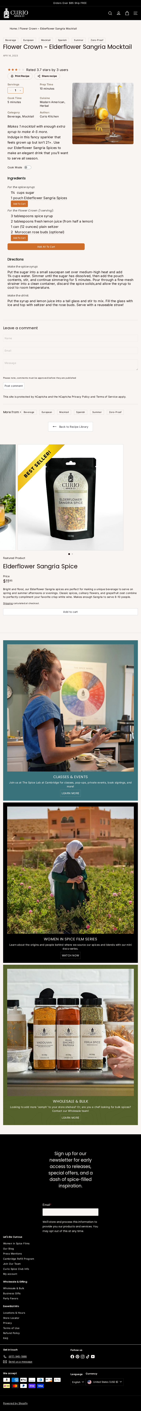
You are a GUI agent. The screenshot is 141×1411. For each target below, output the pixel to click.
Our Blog (8, 1248)
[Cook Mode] (27, 167)
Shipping (8, 603)
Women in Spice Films (16, 1243)
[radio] (9, 69)
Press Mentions (12, 1253)
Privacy (7, 1322)
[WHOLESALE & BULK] (70, 1032)
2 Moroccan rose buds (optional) (37, 232)
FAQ (5, 1338)
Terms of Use (11, 1328)
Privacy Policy (81, 396)
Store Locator (11, 1317)
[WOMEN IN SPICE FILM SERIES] (70, 870)
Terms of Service (107, 396)
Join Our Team (12, 1263)
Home (13, 28)
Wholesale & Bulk (13, 1288)
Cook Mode (15, 167)
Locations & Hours (14, 1312)
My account (10, 1273)
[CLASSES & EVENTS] (70, 707)
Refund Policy (11, 1333)
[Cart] (127, 13)
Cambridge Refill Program (18, 1258)
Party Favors (10, 1298)
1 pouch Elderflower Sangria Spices (39, 198)
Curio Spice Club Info (16, 1268)
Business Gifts (12, 1293)
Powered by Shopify (15, 1403)
